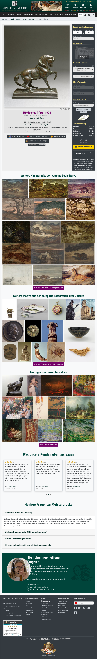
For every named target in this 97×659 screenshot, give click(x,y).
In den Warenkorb (84, 147)
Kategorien (26, 14)
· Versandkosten (45, 608)
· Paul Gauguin (61, 605)
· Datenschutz (28, 608)
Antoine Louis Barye (28, 19)
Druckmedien (54, 14)
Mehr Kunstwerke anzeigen (48, 445)
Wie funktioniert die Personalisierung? (18, 513)
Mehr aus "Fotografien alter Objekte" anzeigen (48, 364)
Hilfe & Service (65, 14)
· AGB (26, 605)
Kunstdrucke (10, 14)
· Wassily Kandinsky (63, 608)
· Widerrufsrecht (29, 610)
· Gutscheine (44, 617)
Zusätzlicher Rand (77, 36)
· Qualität (43, 610)
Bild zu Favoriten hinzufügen (38, 136)
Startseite (4, 19)
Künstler (18, 14)
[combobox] (83, 38)
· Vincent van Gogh (63, 601)
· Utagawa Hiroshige (63, 610)
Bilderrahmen (43, 14)
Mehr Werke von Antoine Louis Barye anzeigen (48, 288)
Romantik (18, 19)
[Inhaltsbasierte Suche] (89, 15)
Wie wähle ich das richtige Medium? (18, 539)
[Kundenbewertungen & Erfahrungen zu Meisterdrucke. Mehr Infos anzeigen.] (12, 628)
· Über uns (27, 615)
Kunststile (34, 14)
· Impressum (28, 603)
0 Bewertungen (40, 144)
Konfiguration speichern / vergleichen (84, 111)
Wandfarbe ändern (59, 136)
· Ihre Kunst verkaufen (47, 605)
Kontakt (73, 14)
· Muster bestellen (46, 619)
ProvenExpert (14, 486)
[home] (3, 14)
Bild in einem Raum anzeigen (37, 141)
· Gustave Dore (61, 612)
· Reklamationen (29, 612)
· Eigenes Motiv (45, 603)
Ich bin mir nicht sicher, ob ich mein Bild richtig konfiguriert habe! (28, 545)
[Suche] (85, 15)
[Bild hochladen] (93, 15)
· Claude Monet (62, 603)
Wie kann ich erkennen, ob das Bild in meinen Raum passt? (26, 532)
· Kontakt (27, 601)
